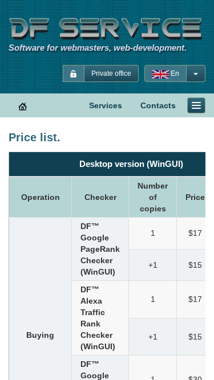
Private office (111, 73)
